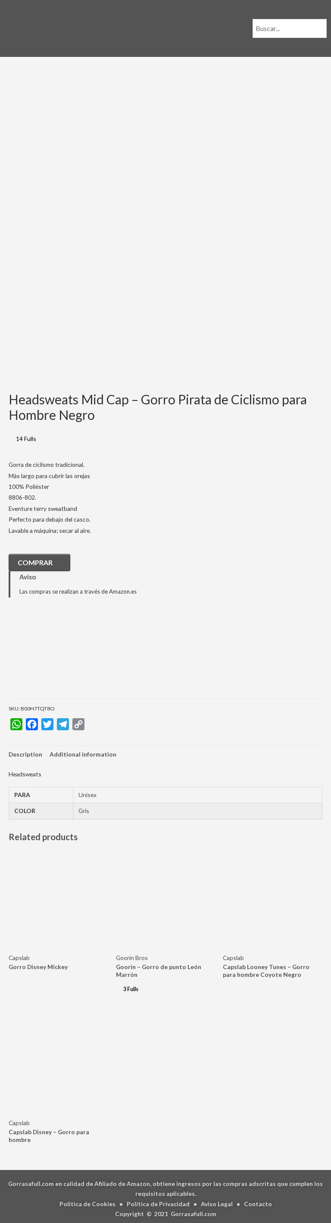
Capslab (19, 957)
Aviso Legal (217, 1203)
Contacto (258, 1203)
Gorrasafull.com (193, 1213)
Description (25, 754)
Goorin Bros (132, 957)
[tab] (25, 754)
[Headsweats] (52, 654)
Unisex (87, 794)
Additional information (83, 754)
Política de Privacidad (158, 1203)
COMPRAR (35, 562)
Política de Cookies (87, 1203)
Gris (83, 810)
